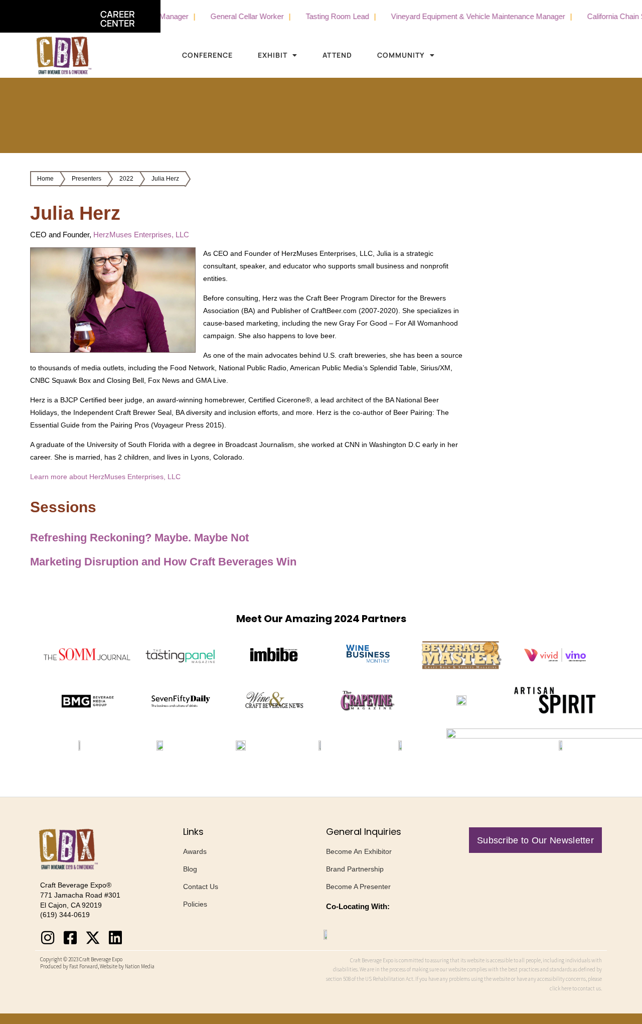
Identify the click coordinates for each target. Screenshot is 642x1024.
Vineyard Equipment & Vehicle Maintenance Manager (457, 16)
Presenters (86, 178)
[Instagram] (47, 937)
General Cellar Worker (226, 16)
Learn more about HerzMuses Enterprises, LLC (105, 477)
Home (45, 178)
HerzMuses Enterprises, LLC (141, 234)
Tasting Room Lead (316, 16)
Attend (337, 55)
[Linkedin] (115, 937)
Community (401, 55)
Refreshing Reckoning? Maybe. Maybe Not (139, 537)
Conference (207, 55)
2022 (126, 178)
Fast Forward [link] (83, 966)
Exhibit (272, 55)
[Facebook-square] (70, 937)
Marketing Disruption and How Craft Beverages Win (163, 561)
